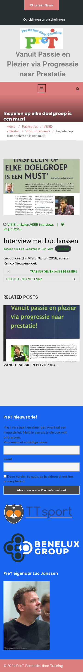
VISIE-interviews (42, 224)
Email (7, 459)
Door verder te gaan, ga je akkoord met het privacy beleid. (38, 478)
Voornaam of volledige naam (25, 442)
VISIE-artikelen (18, 224)
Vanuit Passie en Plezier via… (30, 365)
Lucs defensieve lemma (24, 279)
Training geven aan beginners (53, 271)
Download (63, 248)
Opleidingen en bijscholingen (44, 19)
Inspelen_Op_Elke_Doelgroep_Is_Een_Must (28, 248)
